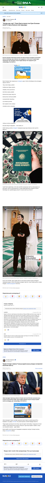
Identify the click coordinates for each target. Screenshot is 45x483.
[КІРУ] (42, 7)
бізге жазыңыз (16, 287)
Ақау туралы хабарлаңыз (24, 476)
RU (38, 7)
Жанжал (22, 10)
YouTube (14, 421)
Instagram (20, 81)
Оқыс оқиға (28, 10)
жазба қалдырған (11, 283)
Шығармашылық (12, 10)
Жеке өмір (18, 10)
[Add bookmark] (40, 464)
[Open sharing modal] (28, 464)
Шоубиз (4, 10)
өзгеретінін (8, 430)
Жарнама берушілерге (36, 476)
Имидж (32, 10)
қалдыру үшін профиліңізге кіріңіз (29, 308)
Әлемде (4, 357)
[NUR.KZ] (22, 7)
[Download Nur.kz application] (22, 3)
